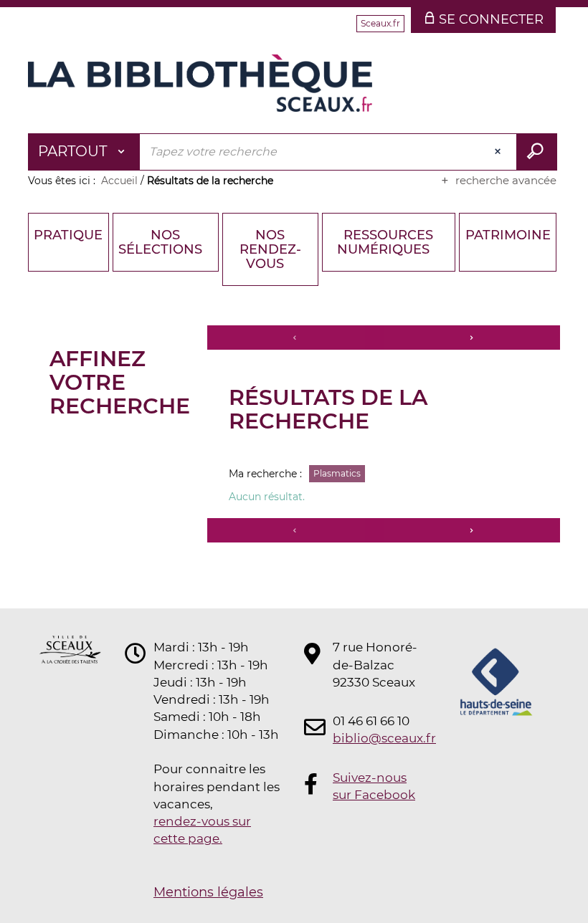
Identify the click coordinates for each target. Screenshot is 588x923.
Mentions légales (208, 892)
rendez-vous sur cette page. (202, 830)
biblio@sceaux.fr (376, 738)
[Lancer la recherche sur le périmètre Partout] (536, 152)
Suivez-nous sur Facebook (374, 786)
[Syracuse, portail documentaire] (200, 83)
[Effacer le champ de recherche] (499, 152)
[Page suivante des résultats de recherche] (472, 337)
